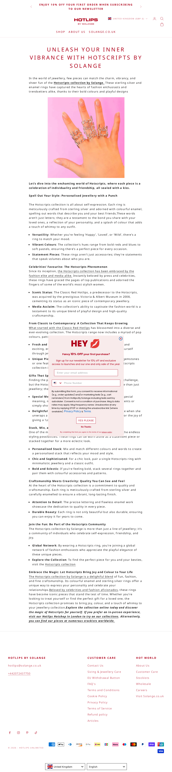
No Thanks (86, 427)
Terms (87, 411)
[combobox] (57, 383)
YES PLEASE (86, 420)
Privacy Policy (72, 411)
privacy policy (107, 432)
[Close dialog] (120, 338)
